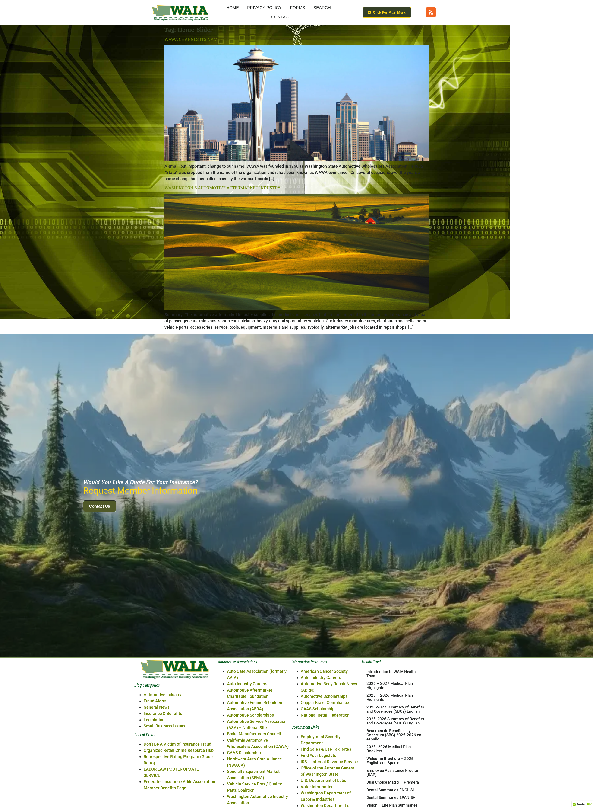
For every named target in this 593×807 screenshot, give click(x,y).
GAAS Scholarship (244, 752)
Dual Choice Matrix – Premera (392, 782)
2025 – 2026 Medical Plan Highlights (389, 697)
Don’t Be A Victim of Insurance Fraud (177, 744)
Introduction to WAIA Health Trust (391, 673)
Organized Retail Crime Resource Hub (179, 750)
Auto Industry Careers (247, 683)
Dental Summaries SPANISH (391, 797)
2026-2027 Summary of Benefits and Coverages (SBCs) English (395, 709)
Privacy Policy (264, 7)
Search (322, 7)
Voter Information (317, 786)
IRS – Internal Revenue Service (329, 761)
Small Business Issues (164, 726)
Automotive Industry (162, 694)
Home (232, 7)
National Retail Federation (325, 715)
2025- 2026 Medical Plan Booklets (388, 748)
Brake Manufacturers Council (254, 733)
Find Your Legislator (319, 755)
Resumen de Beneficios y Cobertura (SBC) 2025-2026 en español (393, 734)
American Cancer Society (324, 671)
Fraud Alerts (155, 700)
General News (157, 707)
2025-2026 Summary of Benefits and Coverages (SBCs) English (395, 721)
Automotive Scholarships (250, 715)
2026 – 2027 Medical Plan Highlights (389, 685)
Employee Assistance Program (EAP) (393, 772)
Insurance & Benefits (163, 713)
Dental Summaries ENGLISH (391, 790)
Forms (297, 7)
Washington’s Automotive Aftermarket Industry (222, 187)
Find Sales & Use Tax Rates (326, 749)
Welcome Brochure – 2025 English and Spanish (389, 760)
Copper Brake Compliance (325, 702)
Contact (281, 17)
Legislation (154, 719)
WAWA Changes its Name (192, 39)
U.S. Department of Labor (324, 780)
